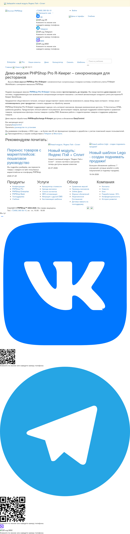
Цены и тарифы (77, 16)
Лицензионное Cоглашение (78, 197)
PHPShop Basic (18, 194)
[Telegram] (88, 208)
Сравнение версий (80, 186)
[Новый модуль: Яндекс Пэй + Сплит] (64, 144)
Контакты (105, 186)
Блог (104, 191)
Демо (46, 62)
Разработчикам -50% (110, 194)
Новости (18, 67)
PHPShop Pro (17, 189)
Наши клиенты (34, 62)
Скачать (70, 62)
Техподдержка (18, 196)
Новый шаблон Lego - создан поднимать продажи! (107, 156)
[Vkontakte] (92, 208)
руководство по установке (25, 127)
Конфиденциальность (111, 196)
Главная (8, 67)
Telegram (48, 133)
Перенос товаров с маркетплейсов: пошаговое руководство (24, 156)
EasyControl (17, 124)
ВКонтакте (58, 133)
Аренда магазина (49, 189)
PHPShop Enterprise (20, 191)
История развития (109, 199)
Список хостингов (49, 191)
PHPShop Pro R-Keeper (40, 92)
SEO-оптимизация (49, 194)
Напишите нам (45, 13)
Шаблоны (81, 62)
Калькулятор (58, 62)
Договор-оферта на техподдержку (80, 202)
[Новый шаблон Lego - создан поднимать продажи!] (108, 145)
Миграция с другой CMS (52, 196)
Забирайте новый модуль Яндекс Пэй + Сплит (26, 3)
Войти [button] (74, 10)
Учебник (91, 16)
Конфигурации (18, 186)
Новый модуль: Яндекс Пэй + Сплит (66, 152)
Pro (23, 62)
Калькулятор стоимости (52, 186)
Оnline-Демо (77, 191)
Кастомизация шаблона (52, 199)
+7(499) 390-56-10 (43, 10)
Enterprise (11, 62)
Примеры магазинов (80, 189)
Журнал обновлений (80, 194)
